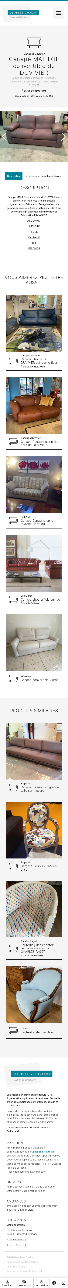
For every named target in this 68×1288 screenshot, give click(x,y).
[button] (63, 137)
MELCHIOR (34, 248)
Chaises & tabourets (18, 1155)
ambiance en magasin (19, 1205)
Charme (36, 1205)
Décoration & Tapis (17, 1159)
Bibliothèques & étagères (30, 1147)
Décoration (49, 1186)
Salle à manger (30, 1190)
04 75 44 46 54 (17, 1245)
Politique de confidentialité (22, 1262)
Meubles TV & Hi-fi (41, 1163)
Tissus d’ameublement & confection (26, 1171)
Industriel (12, 1209)
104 (34, 242)
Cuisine (38, 1186)
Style (30, 1209)
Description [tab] (14, 176)
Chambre (28, 1186)
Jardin (18, 1190)
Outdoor (56, 1163)
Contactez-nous (18, 1239)
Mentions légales (16, 1266)
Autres (10, 1186)
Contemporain (49, 1205)
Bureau (18, 1186)
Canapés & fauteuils (42, 1151)
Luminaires (52, 1159)
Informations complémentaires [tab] (43, 176)
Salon (42, 1190)
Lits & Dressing (36, 1159)
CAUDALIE (34, 237)
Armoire (11, 1147)
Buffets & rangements (19, 1151)
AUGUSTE (34, 226)
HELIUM (34, 231)
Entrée (10, 1190)
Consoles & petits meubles (45, 1155)
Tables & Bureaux (16, 1167)
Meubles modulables (18, 1163)
